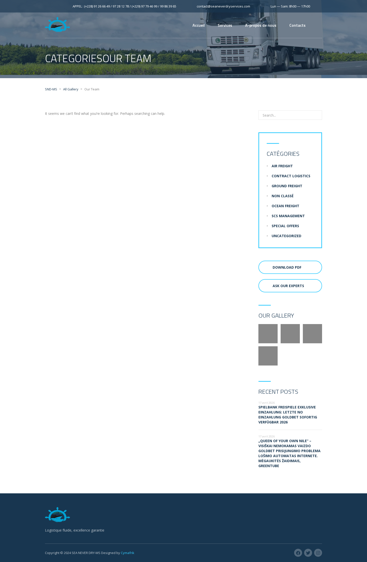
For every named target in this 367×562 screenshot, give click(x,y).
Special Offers (285, 225)
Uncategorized (286, 235)
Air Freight (282, 166)
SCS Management (288, 215)
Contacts (297, 25)
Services (225, 25)
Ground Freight (287, 186)
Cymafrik (127, 553)
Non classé (283, 195)
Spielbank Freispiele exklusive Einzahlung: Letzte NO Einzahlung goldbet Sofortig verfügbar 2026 (287, 414)
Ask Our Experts (288, 285)
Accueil (198, 25)
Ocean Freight (285, 205)
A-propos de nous (260, 25)
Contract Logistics (291, 176)
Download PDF (287, 267)
